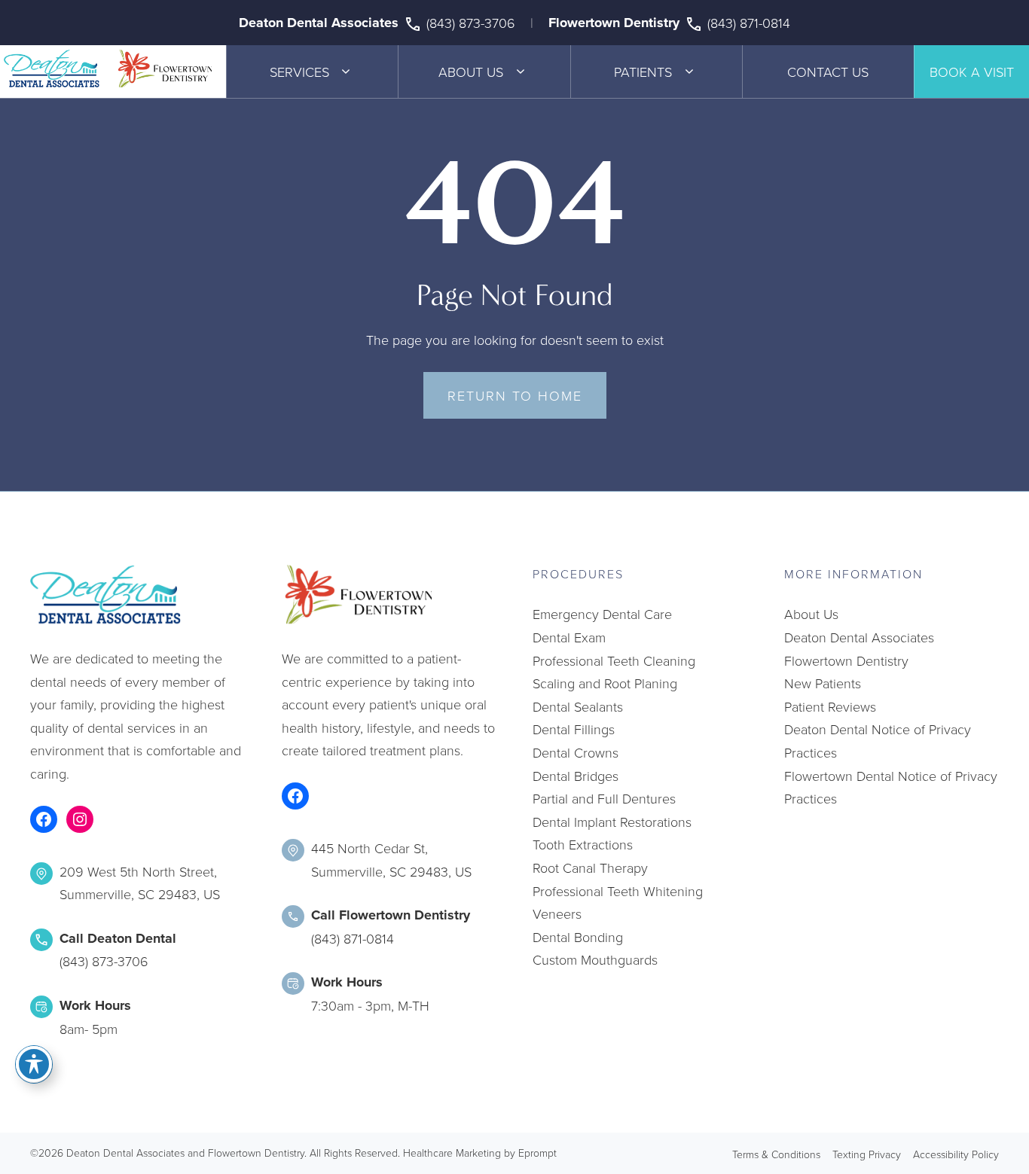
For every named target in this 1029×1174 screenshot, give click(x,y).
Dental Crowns (575, 752)
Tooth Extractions (583, 844)
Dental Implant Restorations (612, 822)
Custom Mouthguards (595, 959)
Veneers (557, 913)
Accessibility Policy (956, 1154)
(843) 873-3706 (470, 23)
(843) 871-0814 (748, 23)
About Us (470, 72)
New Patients (822, 683)
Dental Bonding (578, 937)
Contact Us (828, 72)
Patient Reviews (830, 706)
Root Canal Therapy (590, 867)
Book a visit (972, 72)
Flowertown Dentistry (613, 22)
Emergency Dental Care (602, 614)
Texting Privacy (866, 1154)
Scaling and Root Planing (605, 683)
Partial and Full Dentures (604, 798)
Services (299, 72)
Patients (643, 72)
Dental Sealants (578, 706)
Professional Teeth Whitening (618, 891)
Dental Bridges (575, 776)
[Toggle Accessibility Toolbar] (34, 1064)
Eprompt (537, 1152)
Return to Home (514, 395)
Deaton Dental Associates (318, 22)
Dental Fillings (574, 729)
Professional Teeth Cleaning (614, 660)
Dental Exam (569, 637)
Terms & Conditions (776, 1154)
